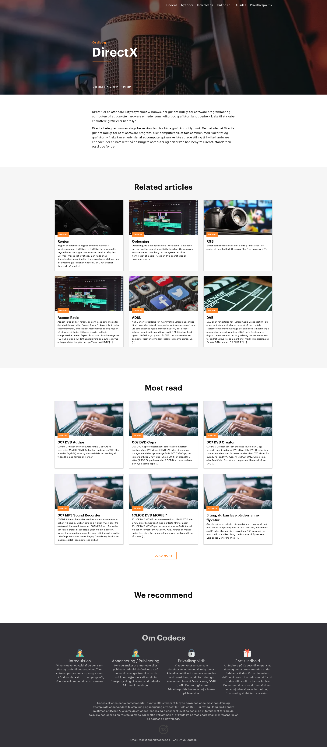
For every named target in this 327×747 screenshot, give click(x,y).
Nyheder (187, 5)
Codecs (171, 5)
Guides (241, 5)
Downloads (205, 5)
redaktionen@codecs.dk (129, 677)
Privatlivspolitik (261, 5)
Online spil (224, 5)
